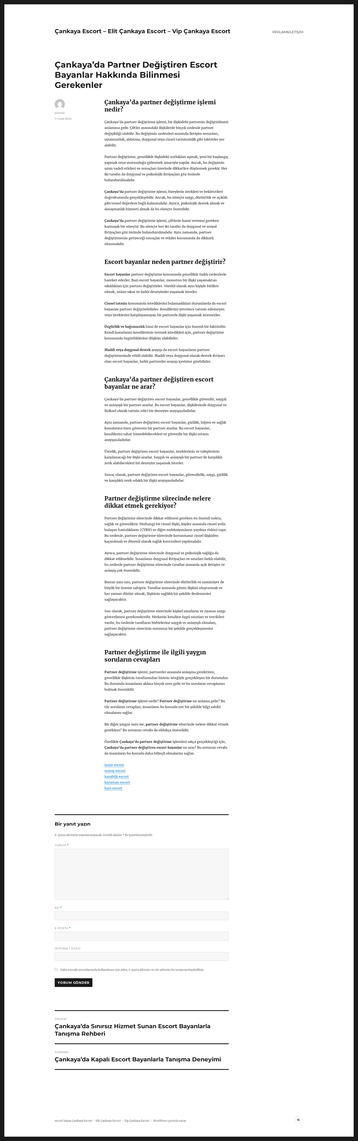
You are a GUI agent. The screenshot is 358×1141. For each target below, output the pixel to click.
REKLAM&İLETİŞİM (287, 32)
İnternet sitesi (68, 948)
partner (60, 112)
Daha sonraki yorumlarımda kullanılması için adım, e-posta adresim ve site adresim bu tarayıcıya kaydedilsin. (132, 970)
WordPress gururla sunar (169, 1121)
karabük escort (116, 776)
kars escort (113, 788)
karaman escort (117, 782)
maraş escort (115, 771)
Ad (58, 908)
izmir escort (114, 765)
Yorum (62, 845)
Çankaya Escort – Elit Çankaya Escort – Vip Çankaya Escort (142, 31)
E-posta (63, 928)
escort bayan (63, 1121)
